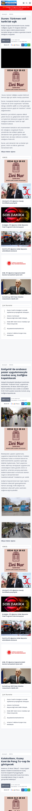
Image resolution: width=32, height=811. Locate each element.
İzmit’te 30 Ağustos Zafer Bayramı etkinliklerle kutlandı (16, 8)
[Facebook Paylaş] (22, 45)
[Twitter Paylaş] (25, 45)
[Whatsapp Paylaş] (28, 45)
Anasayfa (4, 14)
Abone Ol (6, 45)
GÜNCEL (11, 14)
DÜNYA (11, 754)
